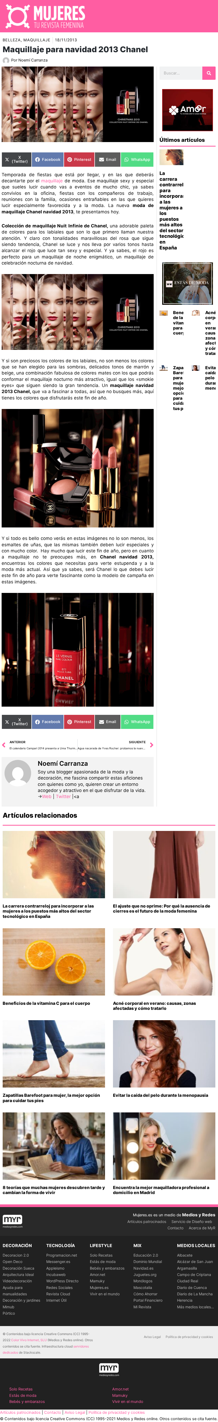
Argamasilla (187, 1268)
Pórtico (9, 1313)
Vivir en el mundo (105, 1294)
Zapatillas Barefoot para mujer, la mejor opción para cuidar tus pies (51, 1098)
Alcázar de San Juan (195, 1261)
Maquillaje (37, 40)
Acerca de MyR (202, 1228)
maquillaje (52, 180)
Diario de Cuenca (192, 1287)
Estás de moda (103, 1261)
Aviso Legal (152, 1337)
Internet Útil (56, 1300)
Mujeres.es (99, 1287)
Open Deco (12, 1261)
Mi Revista (142, 1307)
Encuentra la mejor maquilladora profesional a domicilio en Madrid (161, 1190)
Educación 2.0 (145, 1255)
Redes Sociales (59, 1287)
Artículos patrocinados (146, 1221)
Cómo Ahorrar (145, 1294)
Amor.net (97, 1274)
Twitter (63, 796)
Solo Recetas (101, 1255)
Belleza (12, 40)
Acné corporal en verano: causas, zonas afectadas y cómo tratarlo (154, 1006)
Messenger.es (58, 1261)
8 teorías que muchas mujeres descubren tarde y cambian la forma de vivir (54, 1190)
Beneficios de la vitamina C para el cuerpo (46, 1003)
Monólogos (142, 1281)
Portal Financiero (147, 1300)
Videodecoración (17, 1281)
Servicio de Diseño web (191, 1221)
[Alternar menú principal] (207, 16)
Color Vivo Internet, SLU (29, 1340)
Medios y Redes (198, 1214)
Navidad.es (143, 1268)
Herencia (184, 1300)
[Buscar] (209, 73)
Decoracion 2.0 (16, 1255)
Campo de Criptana (194, 1274)
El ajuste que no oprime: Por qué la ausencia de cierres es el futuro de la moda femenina (161, 908)
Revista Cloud (58, 1294)
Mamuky (97, 1281)
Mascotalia (142, 1287)
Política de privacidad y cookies (189, 1337)
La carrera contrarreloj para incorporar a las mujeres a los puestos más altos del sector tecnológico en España (48, 911)
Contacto (175, 1228)
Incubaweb (56, 1274)
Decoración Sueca (18, 1268)
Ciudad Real (187, 1281)
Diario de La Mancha (195, 1294)
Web (47, 796)
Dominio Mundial (147, 1261)
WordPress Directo (62, 1281)
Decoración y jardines (21, 1300)
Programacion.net (61, 1255)
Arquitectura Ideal (18, 1274)
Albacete (184, 1255)
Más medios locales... (195, 1307)
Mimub (8, 1307)
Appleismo (55, 1268)
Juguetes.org (145, 1274)
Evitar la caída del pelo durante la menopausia (160, 1095)
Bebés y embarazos (107, 1268)
